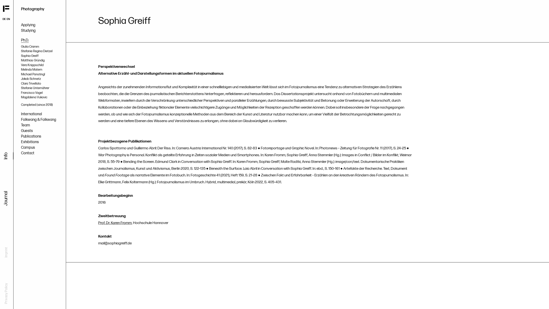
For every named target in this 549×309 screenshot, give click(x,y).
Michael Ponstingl (33, 74)
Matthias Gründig (33, 60)
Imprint (6, 252)
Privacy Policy (6, 293)
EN (8, 19)
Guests (27, 131)
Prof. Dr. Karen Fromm (115, 223)
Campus (28, 147)
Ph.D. (25, 40)
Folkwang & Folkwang (38, 119)
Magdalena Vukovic (34, 97)
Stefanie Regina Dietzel (37, 51)
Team (25, 125)
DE (4, 19)
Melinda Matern (31, 69)
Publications (31, 136)
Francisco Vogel (32, 93)
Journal (6, 198)
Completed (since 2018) (37, 105)
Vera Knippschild (32, 65)
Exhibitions (30, 142)
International (31, 114)
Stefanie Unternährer (35, 88)
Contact (27, 153)
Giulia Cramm (30, 46)
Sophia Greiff (30, 56)
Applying (28, 25)
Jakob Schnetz (31, 79)
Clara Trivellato (31, 83)
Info (6, 155)
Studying (28, 30)
